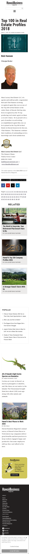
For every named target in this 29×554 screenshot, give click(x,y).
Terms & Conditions (7, 512)
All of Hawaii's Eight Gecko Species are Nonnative (11, 375)
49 (19, 199)
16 (2, 194)
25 (19, 194)
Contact (4, 508)
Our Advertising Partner (12, 233)
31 (6, 197)
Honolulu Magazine (7, 523)
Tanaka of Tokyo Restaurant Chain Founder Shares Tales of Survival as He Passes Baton (15, 337)
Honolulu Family (6, 522)
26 (21, 194)
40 (25, 197)
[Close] (26, 537)
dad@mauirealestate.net (9, 162)
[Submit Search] (22, 8)
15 (26, 192)
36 (17, 197)
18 (5, 194)
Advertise (4, 505)
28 (25, 194)
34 (12, 197)
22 (13, 194)
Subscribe (4, 503)
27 (23, 194)
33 (10, 197)
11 (19, 192)
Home (10, 491)
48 (16, 199)
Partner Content (6, 180)
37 (19, 197)
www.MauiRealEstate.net (10, 164)
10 (17, 192)
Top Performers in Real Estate (18, 180)
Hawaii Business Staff (17, 32)
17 (3, 194)
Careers (4, 501)
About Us (4, 499)
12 (21, 192)
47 (14, 199)
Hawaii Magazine (6, 518)
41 (2, 199)
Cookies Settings (14, 546)
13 (22, 192)
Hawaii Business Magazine (14, 3)
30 (4, 197)
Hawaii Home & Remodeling (9, 520)
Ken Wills (7, 426)
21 (11, 194)
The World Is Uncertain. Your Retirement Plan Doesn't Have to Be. (13, 228)
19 (7, 194)
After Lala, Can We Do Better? (12, 320)
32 (8, 197)
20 (9, 194)
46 (12, 199)
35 (14, 197)
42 (4, 199)
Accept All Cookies (14, 551)
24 (17, 194)
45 (10, 199)
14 (24, 192)
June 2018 (19, 170)
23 (15, 194)
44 (8, 199)
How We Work (5, 506)
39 (23, 197)
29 (2, 197)
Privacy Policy (5, 510)
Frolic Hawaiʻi (5, 516)
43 (6, 199)
